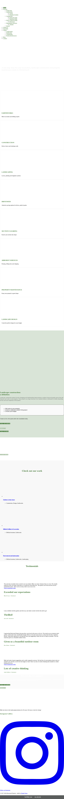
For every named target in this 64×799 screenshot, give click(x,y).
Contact (5, 38)
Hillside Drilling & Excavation (11, 529)
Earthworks (9, 10)
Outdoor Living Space (9, 499)
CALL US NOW (4, 431)
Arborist (11, 24)
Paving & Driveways (11, 35)
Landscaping (9, 12)
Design (8, 26)
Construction (9, 16)
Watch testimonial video (10, 588)
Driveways (12, 21)
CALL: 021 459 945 (5, 423)
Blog (4, 37)
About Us (5, 27)
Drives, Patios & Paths (11, 20)
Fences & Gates (13, 17)
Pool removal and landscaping (11, 555)
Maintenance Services (11, 23)
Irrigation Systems (13, 14)
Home (4, 7)
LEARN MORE (4, 454)
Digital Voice (24, 793)
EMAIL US (3, 428)
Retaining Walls (13, 19)
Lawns (11, 13)
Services (5, 9)
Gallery (5, 30)
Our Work (5, 28)
